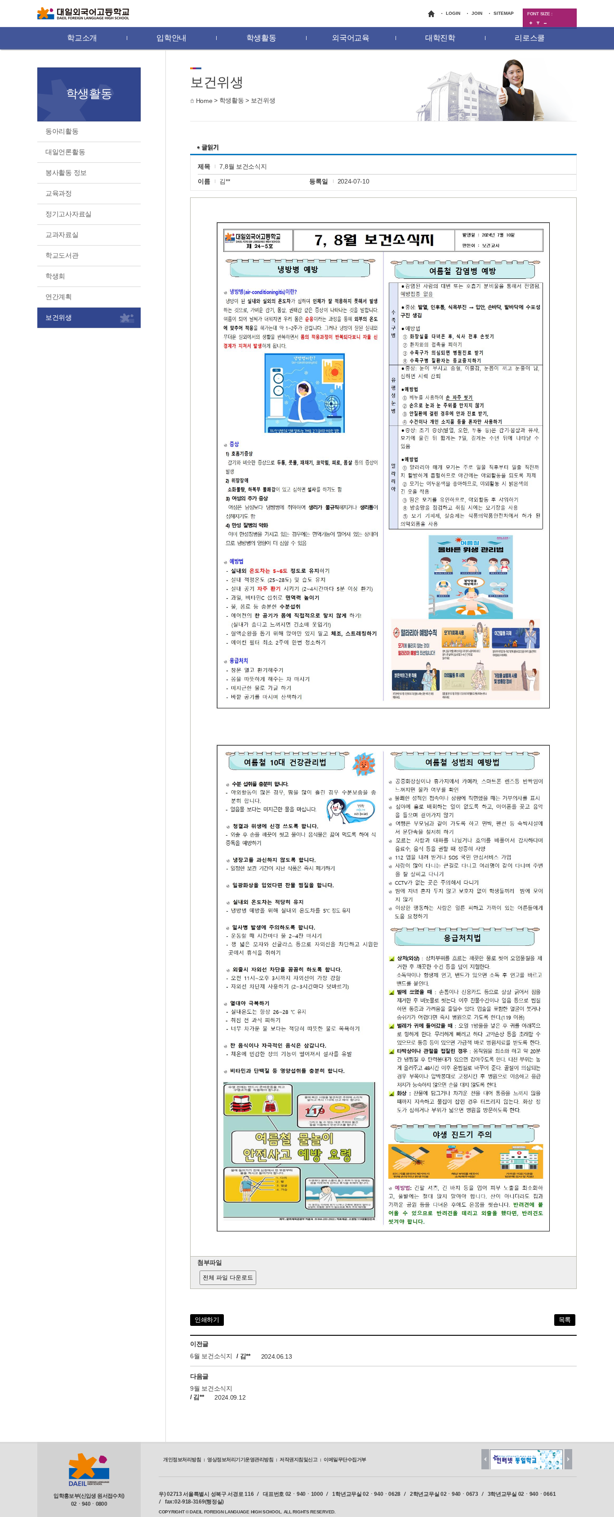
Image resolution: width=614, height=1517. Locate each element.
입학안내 (171, 38)
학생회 (55, 276)
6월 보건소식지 (211, 1356)
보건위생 (263, 100)
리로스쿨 (530, 38)
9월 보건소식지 (211, 1388)
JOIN (477, 13)
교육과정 (58, 193)
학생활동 (261, 38)
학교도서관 (62, 255)
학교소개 (82, 38)
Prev (485, 1459)
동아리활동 (62, 131)
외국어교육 (350, 38)
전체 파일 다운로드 (228, 1277)
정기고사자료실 (68, 214)
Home (204, 100)
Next (568, 1459)
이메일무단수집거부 (345, 1459)
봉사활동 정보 (66, 172)
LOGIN (453, 13)
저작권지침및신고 (298, 1459)
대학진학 (440, 38)
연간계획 (58, 296)
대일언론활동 (65, 152)
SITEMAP (504, 13)
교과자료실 (62, 234)
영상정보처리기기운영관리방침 (240, 1459)
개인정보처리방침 (182, 1459)
